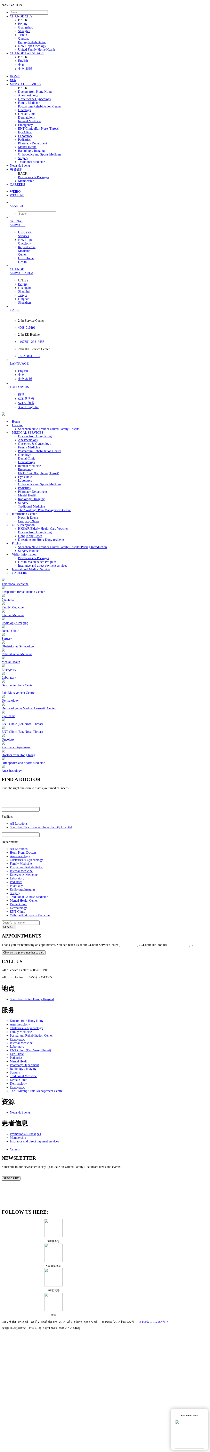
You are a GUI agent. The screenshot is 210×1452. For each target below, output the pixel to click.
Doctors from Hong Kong (35, 91)
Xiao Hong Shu (28, 407)
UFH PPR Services (25, 234)
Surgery (23, 158)
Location (17, 425)
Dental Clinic (26, 113)
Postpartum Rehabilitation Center (39, 106)
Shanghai (24, 31)
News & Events (20, 165)
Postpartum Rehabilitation (26, 867)
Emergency (25, 125)
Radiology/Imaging (22, 889)
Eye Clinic (25, 132)
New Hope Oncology (32, 46)
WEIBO (15, 191)
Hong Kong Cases (30, 536)
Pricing (16, 543)
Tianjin (22, 35)
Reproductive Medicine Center (26, 250)
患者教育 (16, 169)
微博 (21, 394)
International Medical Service (31, 569)
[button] (109, 205)
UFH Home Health (26, 260)
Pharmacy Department (32, 143)
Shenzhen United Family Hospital (32, 999)
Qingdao (23, 38)
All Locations (18, 823)
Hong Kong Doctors (23, 852)
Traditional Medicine (31, 161)
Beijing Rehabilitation (32, 42)
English (23, 60)
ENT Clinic (17, 911)
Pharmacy (16, 885)
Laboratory (25, 136)
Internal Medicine (29, 121)
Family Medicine (29, 102)
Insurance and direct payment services (34, 1141)
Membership (26, 181)
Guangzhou (25, 27)
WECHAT (17, 195)
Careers (15, 1149)
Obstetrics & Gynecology (34, 99)
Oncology (24, 110)
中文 (21, 64)
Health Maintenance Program (37, 562)
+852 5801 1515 (29, 356)
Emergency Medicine (24, 874)
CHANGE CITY (21, 16)
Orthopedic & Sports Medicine (30, 915)
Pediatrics (24, 139)
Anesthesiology (28, 95)
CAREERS (17, 184)
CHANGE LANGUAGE (27, 53)
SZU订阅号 (26, 403)
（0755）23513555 (31, 341)
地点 (13, 80)
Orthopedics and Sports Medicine (39, 154)
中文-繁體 (25, 69)
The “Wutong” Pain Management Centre (44, 510)
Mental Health (27, 147)
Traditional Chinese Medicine (29, 897)
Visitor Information (24, 554)
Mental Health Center (24, 900)
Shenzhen (24, 302)
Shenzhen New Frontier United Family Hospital (49, 429)
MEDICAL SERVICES (25, 84)
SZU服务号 (26, 398)
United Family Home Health (36, 49)
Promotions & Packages (33, 177)
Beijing (22, 23)
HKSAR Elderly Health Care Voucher (43, 528)
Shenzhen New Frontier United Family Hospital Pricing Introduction (62, 547)
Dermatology (26, 117)
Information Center (24, 514)
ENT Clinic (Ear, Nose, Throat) (38, 128)
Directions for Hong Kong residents (41, 539)
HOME (15, 76)
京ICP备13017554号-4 (153, 1321)
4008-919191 (26, 327)
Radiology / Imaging (31, 150)
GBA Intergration (23, 525)
